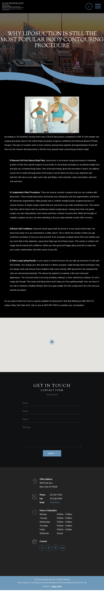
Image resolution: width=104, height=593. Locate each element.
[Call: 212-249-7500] (89, 6)
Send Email (54, 502)
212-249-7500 (56, 495)
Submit (51, 453)
